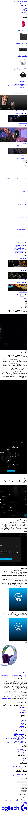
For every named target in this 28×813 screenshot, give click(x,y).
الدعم (26, 8)
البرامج (25, 298)
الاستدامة (22, 726)
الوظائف (22, 720)
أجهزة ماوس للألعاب (19, 734)
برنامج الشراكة (20, 774)
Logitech (22, 4)
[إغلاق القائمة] (26, 14)
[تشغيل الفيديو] (26, 351)
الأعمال (22, 5)
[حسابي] (26, 304)
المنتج (25, 12)
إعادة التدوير (21, 727)
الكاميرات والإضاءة (19, 741)
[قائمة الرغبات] (26, 302)
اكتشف (25, 160)
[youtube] (22, 707)
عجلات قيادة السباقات (18, 739)
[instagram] (26, 707)
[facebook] (23, 707)
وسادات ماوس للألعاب (18, 735)
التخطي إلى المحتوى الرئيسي (20, 1)
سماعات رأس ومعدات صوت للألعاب (15, 738)
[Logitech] (25, 11)
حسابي (22, 767)
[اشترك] (12, 695)
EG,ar (24, 9)
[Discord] (20, 707)
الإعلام (22, 724)
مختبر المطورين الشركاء (18, 775)
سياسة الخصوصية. (6, 698)
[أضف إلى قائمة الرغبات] (26, 642)
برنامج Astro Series (19, 752)
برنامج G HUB (20, 749)
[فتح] (26, 306)
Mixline (22, 750)
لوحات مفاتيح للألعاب (19, 736)
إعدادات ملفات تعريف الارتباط (10, 800)
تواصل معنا (21, 759)
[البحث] (26, 300)
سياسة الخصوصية (23, 800)
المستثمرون (21, 721)
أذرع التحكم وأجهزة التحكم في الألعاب (15, 742)
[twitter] (25, 707)
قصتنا (23, 718)
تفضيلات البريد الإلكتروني (18, 766)
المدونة (22, 723)
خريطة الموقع (24, 802)
